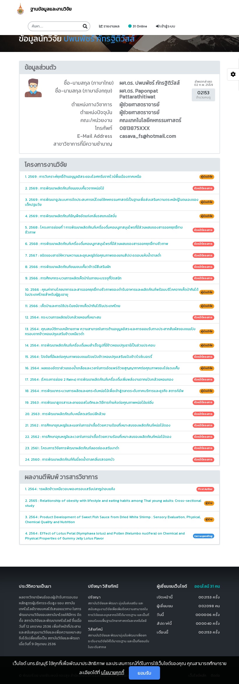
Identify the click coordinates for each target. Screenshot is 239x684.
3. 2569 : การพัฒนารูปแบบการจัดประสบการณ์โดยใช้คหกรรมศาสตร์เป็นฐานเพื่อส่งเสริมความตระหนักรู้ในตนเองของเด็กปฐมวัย (119, 202)
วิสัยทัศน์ (95, 629)
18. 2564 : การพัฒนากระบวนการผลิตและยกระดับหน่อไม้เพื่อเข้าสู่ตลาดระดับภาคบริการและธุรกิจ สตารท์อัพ (119, 391)
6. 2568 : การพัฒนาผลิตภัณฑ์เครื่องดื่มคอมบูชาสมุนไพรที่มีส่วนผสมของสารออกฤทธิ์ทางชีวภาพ (119, 243)
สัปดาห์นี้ (164, 623)
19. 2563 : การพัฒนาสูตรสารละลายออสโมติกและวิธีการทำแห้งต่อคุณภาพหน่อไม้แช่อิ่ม (119, 402)
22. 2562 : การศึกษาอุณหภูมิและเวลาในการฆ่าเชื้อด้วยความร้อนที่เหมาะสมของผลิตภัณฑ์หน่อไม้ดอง (119, 436)
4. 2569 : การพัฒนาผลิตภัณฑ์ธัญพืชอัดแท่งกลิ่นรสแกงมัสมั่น (119, 216)
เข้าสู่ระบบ (167, 26)
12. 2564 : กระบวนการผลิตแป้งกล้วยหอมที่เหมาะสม (119, 317)
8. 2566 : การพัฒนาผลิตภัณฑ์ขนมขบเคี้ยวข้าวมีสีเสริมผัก (119, 266)
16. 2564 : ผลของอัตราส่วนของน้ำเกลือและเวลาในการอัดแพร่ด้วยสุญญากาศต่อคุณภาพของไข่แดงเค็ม (119, 368)
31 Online (139, 26)
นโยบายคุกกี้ (112, 672)
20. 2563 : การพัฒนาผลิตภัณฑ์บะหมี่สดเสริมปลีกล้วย (119, 414)
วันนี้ (160, 614)
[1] (85, 26)
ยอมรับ (144, 672)
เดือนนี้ (162, 632)
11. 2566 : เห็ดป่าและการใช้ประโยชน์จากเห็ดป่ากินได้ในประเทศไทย (119, 306)
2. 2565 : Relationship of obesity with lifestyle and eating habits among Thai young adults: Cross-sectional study (119, 503)
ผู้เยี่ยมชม (165, 606)
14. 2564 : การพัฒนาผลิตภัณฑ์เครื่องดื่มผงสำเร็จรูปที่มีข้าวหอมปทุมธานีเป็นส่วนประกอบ (119, 345)
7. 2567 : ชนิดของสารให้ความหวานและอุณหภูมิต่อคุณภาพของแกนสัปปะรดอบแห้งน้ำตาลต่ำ (119, 255)
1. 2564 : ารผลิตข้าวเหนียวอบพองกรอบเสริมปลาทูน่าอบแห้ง (119, 489)
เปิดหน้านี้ (165, 597)
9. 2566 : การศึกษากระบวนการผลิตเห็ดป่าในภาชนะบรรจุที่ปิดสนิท (119, 278)
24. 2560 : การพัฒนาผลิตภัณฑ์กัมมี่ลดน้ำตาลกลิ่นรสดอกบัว (119, 459)
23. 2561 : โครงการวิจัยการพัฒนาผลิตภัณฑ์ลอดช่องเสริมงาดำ (119, 448)
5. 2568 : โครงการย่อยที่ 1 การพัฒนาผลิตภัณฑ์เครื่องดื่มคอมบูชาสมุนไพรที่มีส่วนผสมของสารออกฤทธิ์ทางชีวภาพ (119, 230)
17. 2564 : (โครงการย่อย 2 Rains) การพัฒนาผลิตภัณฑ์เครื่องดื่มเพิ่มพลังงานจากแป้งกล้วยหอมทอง (119, 379)
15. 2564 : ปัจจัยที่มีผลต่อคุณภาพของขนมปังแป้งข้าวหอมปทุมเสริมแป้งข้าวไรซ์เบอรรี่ (119, 356)
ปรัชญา (94, 597)
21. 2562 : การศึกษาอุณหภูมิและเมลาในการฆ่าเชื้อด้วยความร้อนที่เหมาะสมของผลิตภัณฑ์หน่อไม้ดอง (119, 425)
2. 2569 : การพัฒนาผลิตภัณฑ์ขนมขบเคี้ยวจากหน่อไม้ (119, 188)
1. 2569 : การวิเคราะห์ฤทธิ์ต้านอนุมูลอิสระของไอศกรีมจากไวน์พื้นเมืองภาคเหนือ (119, 176)
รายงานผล (111, 26)
